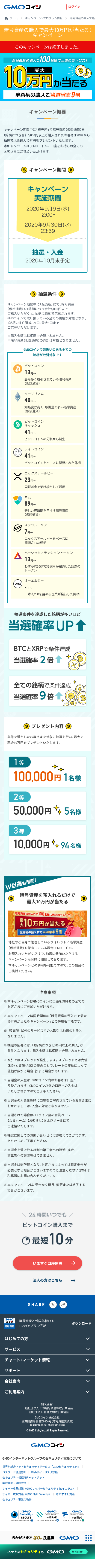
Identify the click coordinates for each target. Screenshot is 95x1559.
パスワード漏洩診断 (14, 1472)
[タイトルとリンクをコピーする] (63, 1304)
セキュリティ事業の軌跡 (17, 1499)
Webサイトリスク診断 (44, 1472)
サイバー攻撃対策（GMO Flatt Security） (26, 1494)
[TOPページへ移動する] (22, 7)
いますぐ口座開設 (47, 1263)
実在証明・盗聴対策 (14, 1483)
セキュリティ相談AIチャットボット (23, 1477)
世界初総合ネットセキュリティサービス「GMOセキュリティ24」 (41, 1466)
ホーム (13, 18)
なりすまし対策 (65, 1494)
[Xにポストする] (53, 1304)
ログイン (74, 7)
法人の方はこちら (47, 1280)
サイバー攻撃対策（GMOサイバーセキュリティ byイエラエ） (38, 1488)
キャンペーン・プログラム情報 (43, 18)
